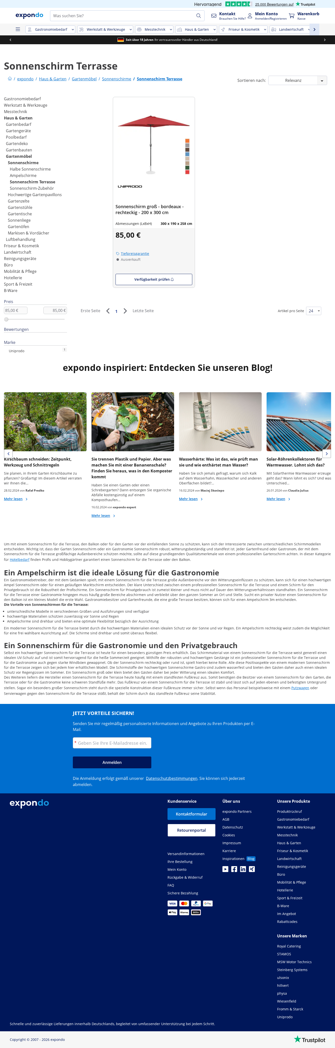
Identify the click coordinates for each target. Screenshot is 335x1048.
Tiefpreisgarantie (135, 253)
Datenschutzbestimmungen (171, 778)
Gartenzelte (18, 201)
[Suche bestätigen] (199, 15)
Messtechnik (15, 111)
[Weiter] (125, 310)
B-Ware (10, 290)
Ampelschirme (23, 175)
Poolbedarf (16, 137)
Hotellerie (13, 277)
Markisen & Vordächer (28, 233)
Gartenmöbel (19, 156)
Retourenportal (191, 830)
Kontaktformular (191, 814)
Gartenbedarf (18, 124)
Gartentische (20, 214)
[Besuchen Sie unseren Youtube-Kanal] (225, 870)
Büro (8, 265)
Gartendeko (17, 143)
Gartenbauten (19, 150)
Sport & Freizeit (18, 284)
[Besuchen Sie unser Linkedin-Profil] (243, 870)
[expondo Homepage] (10, 79)
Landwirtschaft (17, 252)
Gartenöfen (18, 226)
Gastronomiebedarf (22, 99)
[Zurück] (107, 310)
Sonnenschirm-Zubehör (32, 188)
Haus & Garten (18, 118)
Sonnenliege (19, 220)
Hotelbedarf (19, 559)
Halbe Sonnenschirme (30, 169)
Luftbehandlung (20, 239)
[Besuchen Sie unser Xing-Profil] (252, 870)
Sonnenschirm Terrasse (32, 182)
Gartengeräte (18, 130)
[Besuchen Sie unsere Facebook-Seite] (234, 870)
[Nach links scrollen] (10, 40)
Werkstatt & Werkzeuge (25, 105)
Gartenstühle (20, 207)
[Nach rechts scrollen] (325, 40)
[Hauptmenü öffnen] (18, 29)
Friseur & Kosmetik (21, 245)
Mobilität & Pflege (20, 271)
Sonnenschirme (23, 162)
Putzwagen (300, 687)
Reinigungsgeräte (20, 258)
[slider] (6, 319)
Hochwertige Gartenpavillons (35, 194)
